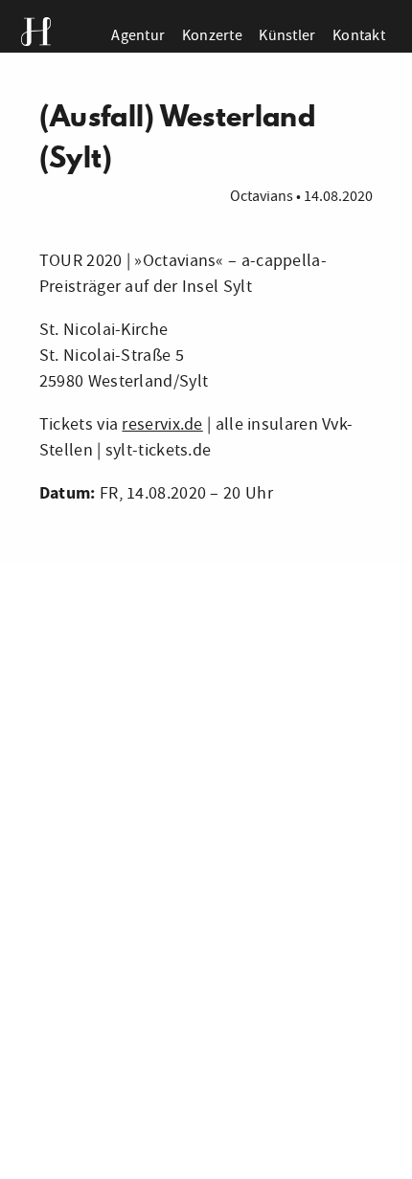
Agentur (138, 35)
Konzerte (212, 35)
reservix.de (162, 424)
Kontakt (358, 35)
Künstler (287, 35)
